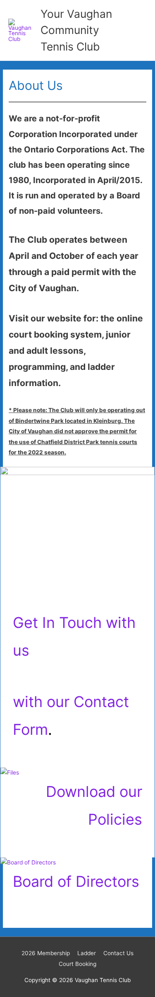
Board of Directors (76, 881)
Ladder (86, 953)
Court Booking (77, 964)
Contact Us (118, 953)
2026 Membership (45, 953)
